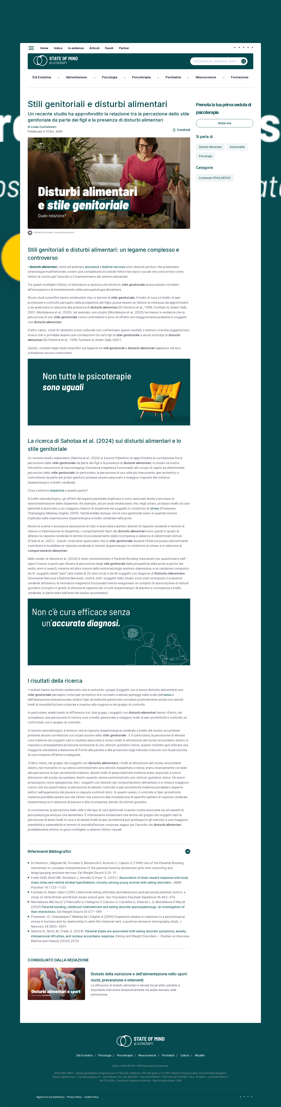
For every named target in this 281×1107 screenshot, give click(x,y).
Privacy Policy (74, 1097)
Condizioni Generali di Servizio (134, 1080)
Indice (58, 48)
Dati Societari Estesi (164, 1080)
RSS (179, 1080)
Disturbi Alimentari (210, 147)
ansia (167, 695)
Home (44, 48)
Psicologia (109, 77)
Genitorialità (237, 147)
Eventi (109, 48)
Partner (124, 48)
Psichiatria (173, 77)
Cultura (184, 1055)
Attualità (200, 1055)
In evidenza (76, 48)
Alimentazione (76, 77)
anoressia (92, 267)
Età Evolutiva (41, 77)
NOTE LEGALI (107, 1080)
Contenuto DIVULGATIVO (215, 178)
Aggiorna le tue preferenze (50, 1097)
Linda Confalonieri (43, 127)
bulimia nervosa (113, 267)
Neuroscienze (206, 77)
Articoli (94, 48)
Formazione (240, 77)
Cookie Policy (91, 1097)
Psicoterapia (141, 77)
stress (154, 508)
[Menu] (31, 48)
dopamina (57, 490)
